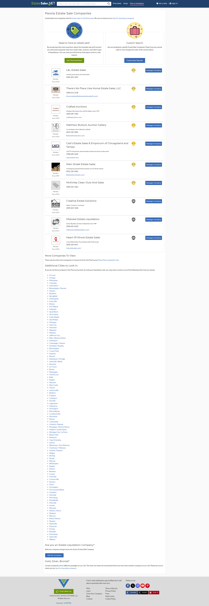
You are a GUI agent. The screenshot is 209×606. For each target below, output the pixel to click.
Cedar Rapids (54, 317)
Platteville (53, 524)
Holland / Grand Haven (58, 429)
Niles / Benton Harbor (57, 338)
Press (107, 594)
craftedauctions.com (74, 117)
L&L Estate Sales (76, 70)
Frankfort (52, 492)
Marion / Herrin (55, 511)
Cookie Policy (110, 599)
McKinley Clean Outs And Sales (85, 182)
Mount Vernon (54, 518)
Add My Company (54, 555)
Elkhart (52, 304)
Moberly (52, 513)
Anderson (53, 437)
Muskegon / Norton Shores (59, 427)
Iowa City (52, 325)
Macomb (52, 508)
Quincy (52, 443)
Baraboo (52, 471)
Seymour (52, 382)
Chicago (52, 278)
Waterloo (52, 330)
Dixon (51, 484)
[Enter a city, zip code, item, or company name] (108, 4)
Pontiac (52, 529)
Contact (89, 599)
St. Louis (52, 275)
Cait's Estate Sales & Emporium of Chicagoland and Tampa (97, 145)
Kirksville (52, 503)
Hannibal (52, 495)
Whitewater (53, 464)
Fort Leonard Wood (56, 490)
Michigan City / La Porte (58, 432)
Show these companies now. (108, 260)
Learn (88, 591)
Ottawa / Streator (56, 450)
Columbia (53, 283)
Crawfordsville (54, 414)
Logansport (53, 403)
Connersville (54, 479)
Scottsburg (53, 534)
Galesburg (53, 406)
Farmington (53, 487)
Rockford (52, 293)
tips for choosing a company (123, 18)
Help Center (110, 596)
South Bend (53, 312)
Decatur (52, 291)
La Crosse (53, 367)
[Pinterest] (147, 586)
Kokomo (52, 354)
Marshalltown (54, 411)
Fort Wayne (53, 307)
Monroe (52, 516)
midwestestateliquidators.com (77, 230)
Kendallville (53, 500)
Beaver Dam (53, 435)
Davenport (53, 341)
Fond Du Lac (54, 375)
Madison (52, 333)
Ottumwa (53, 327)
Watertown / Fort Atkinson (59, 445)
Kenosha (52, 364)
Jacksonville (53, 390)
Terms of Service (111, 588)
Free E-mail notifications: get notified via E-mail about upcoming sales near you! (104, 582)
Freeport (52, 395)
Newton (52, 521)
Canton (52, 474)
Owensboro (53, 286)
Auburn (52, 469)
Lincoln (52, 505)
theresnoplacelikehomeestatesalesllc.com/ (82, 96)
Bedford (52, 393)
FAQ (88, 588)
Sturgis (52, 458)
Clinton (52, 388)
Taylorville (53, 537)
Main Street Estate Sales (80, 164)
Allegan (52, 453)
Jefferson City (54, 335)
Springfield (53, 296)
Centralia (52, 477)
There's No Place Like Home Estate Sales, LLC (93, 88)
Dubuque (52, 322)
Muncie (52, 356)
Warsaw (52, 461)
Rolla (51, 377)
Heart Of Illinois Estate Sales (83, 237)
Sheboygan (53, 372)
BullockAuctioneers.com (75, 136)
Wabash (52, 539)
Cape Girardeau (55, 440)
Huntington (53, 409)
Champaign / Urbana (57, 343)
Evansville (53, 301)
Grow (94, 594)
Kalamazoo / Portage (57, 359)
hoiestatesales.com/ (73, 248)
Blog (88, 596)
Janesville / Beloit (55, 361)
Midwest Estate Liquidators (82, 219)
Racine (51, 369)
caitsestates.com (72, 158)
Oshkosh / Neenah (56, 424)
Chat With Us (65, 591)
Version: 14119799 (63, 603)
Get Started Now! (74, 60)
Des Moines (53, 320)
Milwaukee (53, 280)
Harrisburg (53, 498)
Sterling (52, 456)
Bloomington (54, 348)
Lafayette (52, 309)
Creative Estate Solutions (81, 201)
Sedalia (52, 380)
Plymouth (53, 526)
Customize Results (134, 60)
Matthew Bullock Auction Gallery (86, 125)
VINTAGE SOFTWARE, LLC (69, 596)
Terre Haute (53, 314)
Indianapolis (54, 299)
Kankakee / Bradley (56, 346)
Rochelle (52, 532)
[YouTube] (142, 586)
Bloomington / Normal (57, 288)
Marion (52, 419)
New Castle (53, 385)
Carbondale (53, 422)
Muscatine (53, 416)
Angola (52, 466)
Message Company (153, 70)
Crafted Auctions (76, 107)
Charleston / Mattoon (57, 448)
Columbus (53, 398)
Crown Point (54, 351)
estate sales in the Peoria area (83, 18)
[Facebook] (128, 586)
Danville (52, 401)
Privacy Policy (110, 591)
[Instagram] (138, 586)
